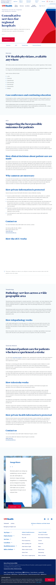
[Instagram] (48, 519)
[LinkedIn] (51, 519)
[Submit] (40, 6)
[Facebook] (44, 519)
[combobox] (48, 6)
